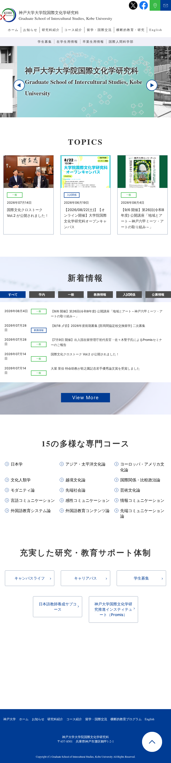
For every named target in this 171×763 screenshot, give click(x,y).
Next (151, 85)
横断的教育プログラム (126, 719)
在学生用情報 (67, 41)
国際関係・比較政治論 (140, 479)
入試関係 (129, 294)
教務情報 (100, 294)
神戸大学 (9, 719)
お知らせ (30, 30)
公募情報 (158, 294)
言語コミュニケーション (33, 500)
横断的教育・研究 (130, 30)
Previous (19, 85)
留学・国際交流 (99, 30)
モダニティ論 (23, 490)
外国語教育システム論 (31, 510)
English (155, 30)
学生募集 (45, 41)
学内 (42, 294)
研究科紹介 (51, 30)
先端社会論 (75, 490)
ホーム (13, 30)
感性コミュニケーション (87, 500)
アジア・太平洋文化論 (85, 464)
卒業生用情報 (93, 41)
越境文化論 (75, 479)
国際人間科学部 (121, 41)
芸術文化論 (130, 490)
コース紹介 (73, 30)
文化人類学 (21, 479)
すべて (13, 294)
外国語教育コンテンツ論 (87, 510)
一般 (71, 294)
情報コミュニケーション (142, 500)
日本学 (17, 464)
